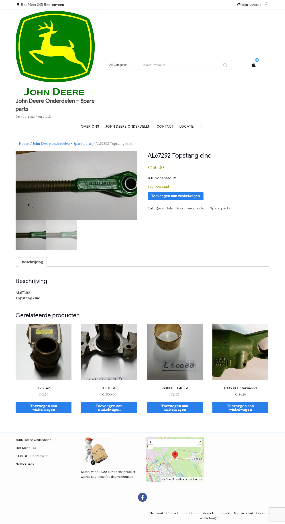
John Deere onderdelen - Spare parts (62, 143)
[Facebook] (266, 5)
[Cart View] (253, 65)
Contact (165, 126)
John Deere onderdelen (128, 126)
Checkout (156, 513)
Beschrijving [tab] (32, 262)
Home (24, 143)
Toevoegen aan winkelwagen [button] (43, 408)
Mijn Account (243, 513)
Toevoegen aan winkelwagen (175, 196)
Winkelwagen (209, 518)
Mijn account (251, 5)
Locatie (186, 126)
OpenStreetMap (175, 479)
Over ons (90, 126)
